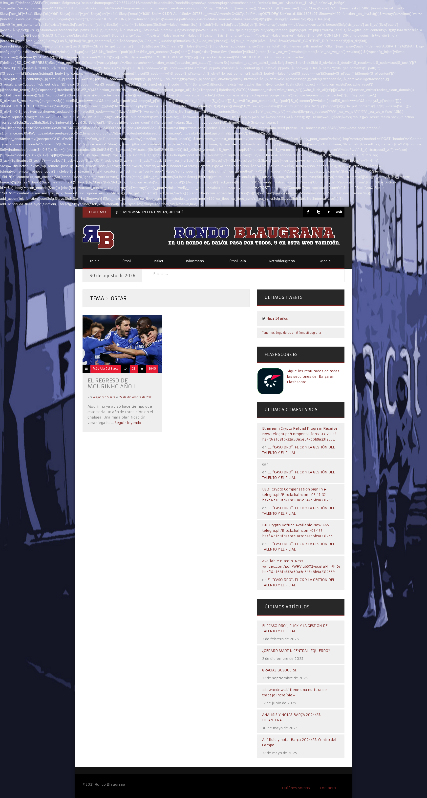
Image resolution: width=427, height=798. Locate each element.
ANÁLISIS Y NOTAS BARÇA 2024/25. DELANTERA (291, 717)
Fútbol (126, 261)
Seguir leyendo (127, 423)
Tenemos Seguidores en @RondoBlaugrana (291, 332)
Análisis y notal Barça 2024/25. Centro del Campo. (299, 742)
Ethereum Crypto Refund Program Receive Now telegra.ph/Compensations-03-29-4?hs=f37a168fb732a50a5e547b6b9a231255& (300, 434)
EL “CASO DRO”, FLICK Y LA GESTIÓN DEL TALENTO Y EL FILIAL (295, 628)
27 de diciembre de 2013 (135, 397)
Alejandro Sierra (104, 397)
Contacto (328, 788)
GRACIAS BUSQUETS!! (279, 670)
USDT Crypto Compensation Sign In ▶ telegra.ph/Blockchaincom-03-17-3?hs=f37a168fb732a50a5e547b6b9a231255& (298, 494)
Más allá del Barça (106, 368)
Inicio (95, 261)
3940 (152, 368)
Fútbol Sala (237, 261)
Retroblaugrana (282, 261)
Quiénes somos (296, 788)
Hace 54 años (277, 318)
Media (325, 261)
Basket (157, 261)
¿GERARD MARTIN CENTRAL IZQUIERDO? (149, 212)
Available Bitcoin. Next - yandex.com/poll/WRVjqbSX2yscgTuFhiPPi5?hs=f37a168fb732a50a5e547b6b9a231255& (301, 566)
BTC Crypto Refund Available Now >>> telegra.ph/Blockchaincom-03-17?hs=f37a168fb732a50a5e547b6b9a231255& (298, 530)
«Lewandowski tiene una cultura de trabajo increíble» (294, 692)
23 (133, 368)
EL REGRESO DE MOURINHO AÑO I (111, 383)
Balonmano (194, 261)
